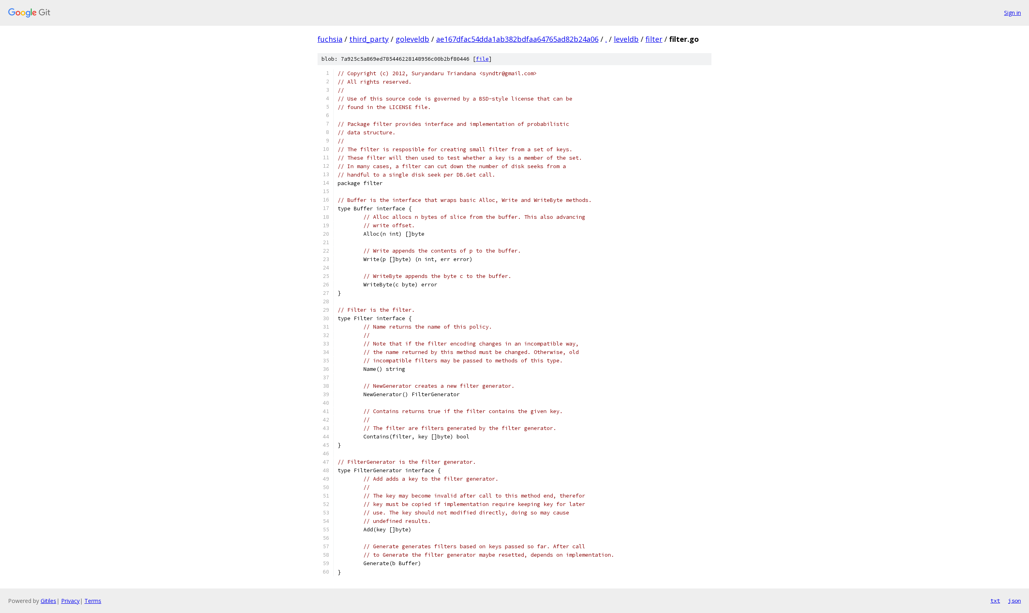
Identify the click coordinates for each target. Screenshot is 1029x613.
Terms (92, 601)
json (1014, 600)
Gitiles (48, 601)
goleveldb (412, 39)
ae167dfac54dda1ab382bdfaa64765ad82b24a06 (517, 39)
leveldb (626, 39)
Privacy (70, 601)
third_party (369, 39)
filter (654, 39)
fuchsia (330, 39)
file (482, 59)
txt (995, 600)
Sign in (1012, 12)
